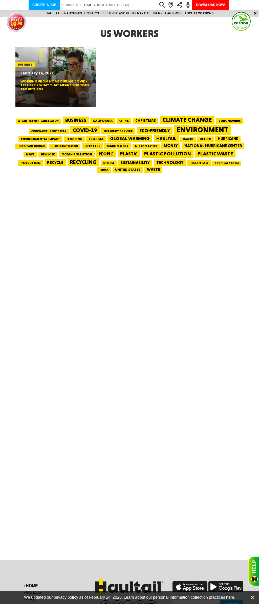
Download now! (210, 5)
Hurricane (228, 138)
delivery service (118, 131)
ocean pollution (76, 154)
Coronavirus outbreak (48, 131)
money (171, 145)
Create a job (44, 5)
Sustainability (135, 162)
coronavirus (230, 121)
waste (153, 169)
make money (117, 146)
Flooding (74, 139)
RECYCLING (83, 162)
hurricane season (64, 146)
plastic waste (215, 154)
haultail (166, 138)
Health (205, 139)
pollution (30, 163)
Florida (96, 139)
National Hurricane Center (213, 145)
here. (230, 597)
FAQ (126, 5)
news (30, 154)
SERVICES (69, 5)
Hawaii (188, 139)
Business (75, 120)
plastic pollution (167, 154)
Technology (169, 162)
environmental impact (40, 139)
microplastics (146, 146)
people (106, 153)
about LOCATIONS (198, 13)
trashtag (199, 163)
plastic (129, 153)
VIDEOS (115, 5)
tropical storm (227, 163)
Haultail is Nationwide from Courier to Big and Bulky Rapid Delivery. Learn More (129, 13)
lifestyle (92, 146)
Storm (108, 163)
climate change (187, 119)
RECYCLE (55, 162)
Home (87, 5)
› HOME (31, 586)
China (124, 121)
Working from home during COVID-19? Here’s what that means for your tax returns (55, 85)
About (99, 5)
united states (127, 170)
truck (104, 170)
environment (202, 129)
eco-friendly (154, 130)
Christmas (145, 121)
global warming (130, 138)
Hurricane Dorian (31, 146)
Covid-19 (85, 130)
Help (253, 571)
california (103, 121)
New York (48, 154)
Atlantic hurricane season (38, 121)
